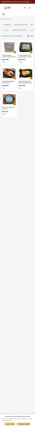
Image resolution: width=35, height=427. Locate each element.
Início (2, 19)
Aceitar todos (10, 424)
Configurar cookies (23, 424)
